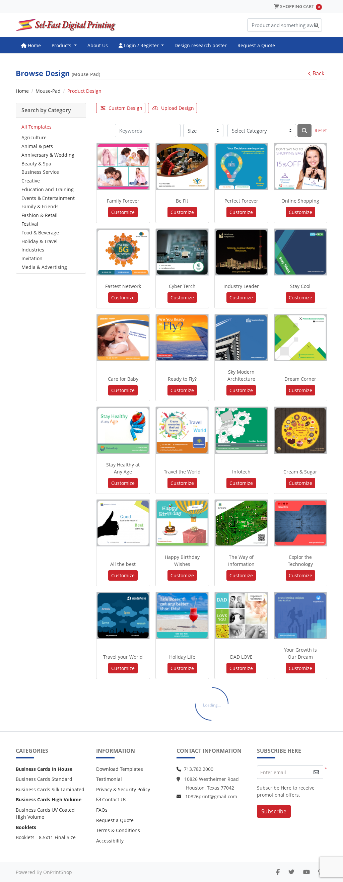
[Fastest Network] (123, 252)
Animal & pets (37, 146)
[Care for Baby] (123, 337)
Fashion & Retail (39, 215)
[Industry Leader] (241, 252)
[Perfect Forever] (241, 166)
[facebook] (278, 872)
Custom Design (125, 108)
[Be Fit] (182, 166)
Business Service (40, 172)
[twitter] (291, 872)
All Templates (36, 127)
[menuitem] (31, 45)
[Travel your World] (123, 615)
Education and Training (47, 189)
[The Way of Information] (241, 523)
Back (318, 73)
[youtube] (306, 872)
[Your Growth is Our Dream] (300, 615)
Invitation (32, 258)
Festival (29, 224)
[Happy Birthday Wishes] (182, 523)
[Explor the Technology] (300, 523)
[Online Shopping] (300, 166)
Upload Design (177, 108)
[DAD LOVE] (241, 615)
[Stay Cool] (300, 252)
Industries (32, 249)
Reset (321, 130)
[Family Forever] (123, 166)
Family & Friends (40, 206)
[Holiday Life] (182, 615)
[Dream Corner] (300, 337)
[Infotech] (241, 430)
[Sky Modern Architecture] (241, 337)
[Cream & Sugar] (300, 430)
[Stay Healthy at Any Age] (123, 430)
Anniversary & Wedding (47, 155)
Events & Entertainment (48, 198)
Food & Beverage (40, 232)
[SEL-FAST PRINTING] (66, 24)
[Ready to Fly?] (182, 337)
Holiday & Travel (39, 241)
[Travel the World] (182, 430)
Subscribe (273, 811)
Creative (30, 180)
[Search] (304, 130)
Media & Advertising (44, 267)
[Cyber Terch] (182, 252)
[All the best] (123, 523)
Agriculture (34, 137)
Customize (123, 212)
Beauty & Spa (36, 163)
